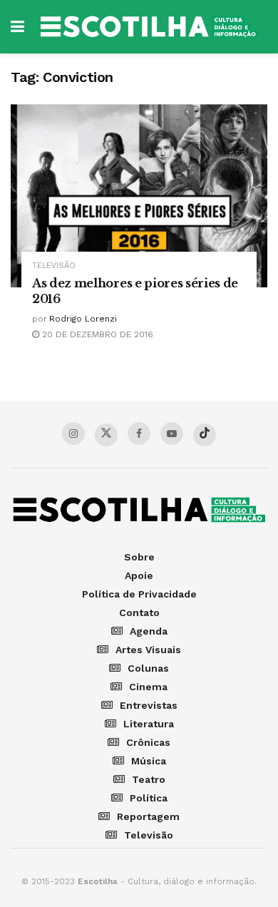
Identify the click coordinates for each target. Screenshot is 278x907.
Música (148, 761)
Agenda (149, 631)
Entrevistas (148, 705)
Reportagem (148, 816)
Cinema (148, 686)
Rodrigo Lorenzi (83, 319)
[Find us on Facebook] (139, 433)
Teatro (148, 779)
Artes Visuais (148, 649)
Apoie (139, 575)
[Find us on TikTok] (204, 435)
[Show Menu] (17, 26)
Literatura (148, 723)
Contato (139, 612)
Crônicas (148, 742)
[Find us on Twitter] (106, 435)
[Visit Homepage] (149, 27)
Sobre (139, 557)
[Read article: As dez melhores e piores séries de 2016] (139, 195)
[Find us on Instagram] (73, 433)
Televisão (54, 266)
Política (149, 798)
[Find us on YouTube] (171, 433)
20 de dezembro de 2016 (96, 334)
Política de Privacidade (139, 594)
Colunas (148, 668)
